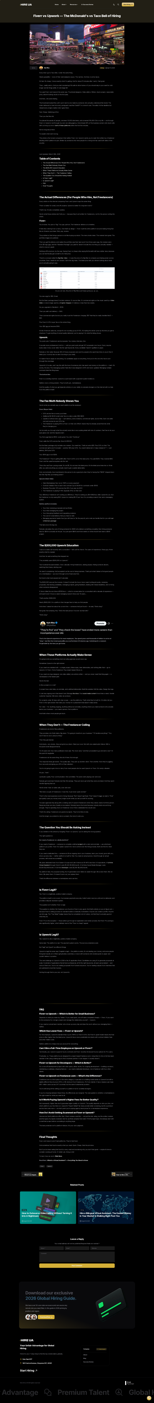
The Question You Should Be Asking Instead (57, 175)
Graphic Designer (65, 303)
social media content (89, 693)
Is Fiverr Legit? (47, 178)
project (80, 844)
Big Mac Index (62, 258)
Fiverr (42, 1166)
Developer (65, 867)
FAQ (44, 183)
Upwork (50, 1166)
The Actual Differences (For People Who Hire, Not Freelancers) (64, 163)
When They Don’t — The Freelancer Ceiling (57, 173)
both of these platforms (62, 125)
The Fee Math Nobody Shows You (54, 165)
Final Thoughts (48, 186)
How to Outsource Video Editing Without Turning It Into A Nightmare (47, 1214)
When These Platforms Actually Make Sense (57, 170)
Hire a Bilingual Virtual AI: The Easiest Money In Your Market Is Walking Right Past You (105, 1214)
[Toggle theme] (114, 4)
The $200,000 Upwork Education (54, 168)
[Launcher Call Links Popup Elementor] (149, 1398)
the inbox (76, 693)
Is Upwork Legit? (48, 181)
